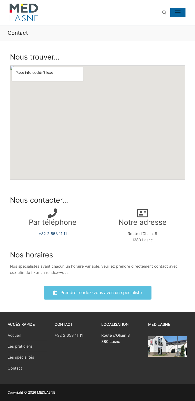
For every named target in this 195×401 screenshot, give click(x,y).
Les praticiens (20, 346)
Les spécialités (21, 357)
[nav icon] (177, 13)
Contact (15, 368)
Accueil (14, 335)
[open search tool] (164, 12)
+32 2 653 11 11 (53, 233)
